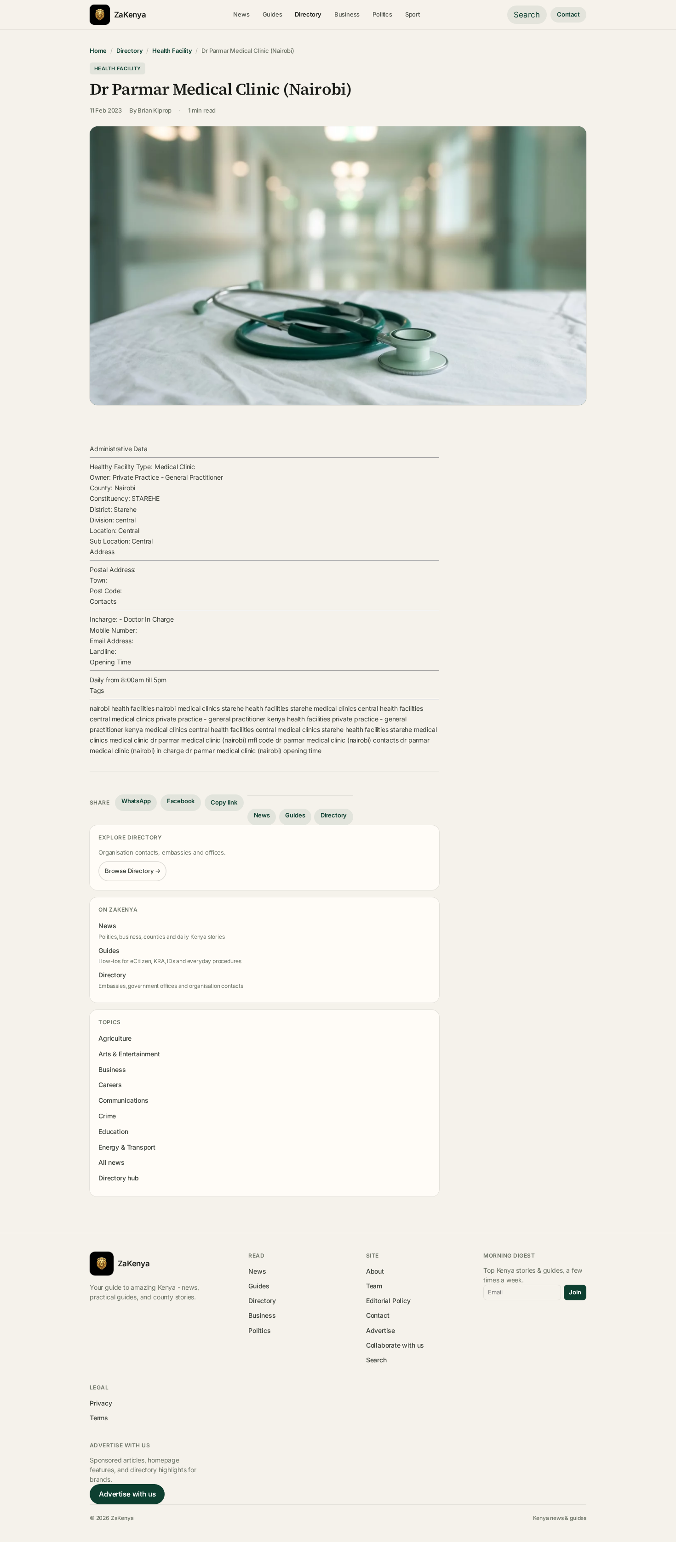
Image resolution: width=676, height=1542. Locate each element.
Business (347, 14)
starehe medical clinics (323, 708)
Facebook (181, 801)
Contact (568, 14)
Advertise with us (127, 1494)
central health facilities (390, 708)
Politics (382, 14)
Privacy (101, 1403)
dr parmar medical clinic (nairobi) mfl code (212, 740)
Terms (99, 1418)
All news (111, 1162)
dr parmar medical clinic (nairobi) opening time (253, 750)
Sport (412, 14)
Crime (107, 1116)
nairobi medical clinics (188, 708)
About (375, 1271)
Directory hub (118, 1178)
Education (113, 1131)
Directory (308, 14)
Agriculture (115, 1038)
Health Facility (172, 50)
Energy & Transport (126, 1147)
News (241, 14)
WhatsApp (136, 801)
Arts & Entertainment (129, 1054)
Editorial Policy (388, 1300)
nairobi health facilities (122, 708)
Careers (110, 1084)
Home (98, 50)
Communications (123, 1100)
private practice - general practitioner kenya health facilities (243, 719)
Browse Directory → (132, 870)
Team (374, 1286)
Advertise (380, 1330)
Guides (272, 14)
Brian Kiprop (154, 110)
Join (575, 1292)
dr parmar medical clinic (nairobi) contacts (337, 740)
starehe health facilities (255, 708)
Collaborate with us (395, 1345)
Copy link (224, 802)
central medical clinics (122, 719)
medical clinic (129, 740)
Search (527, 14)
